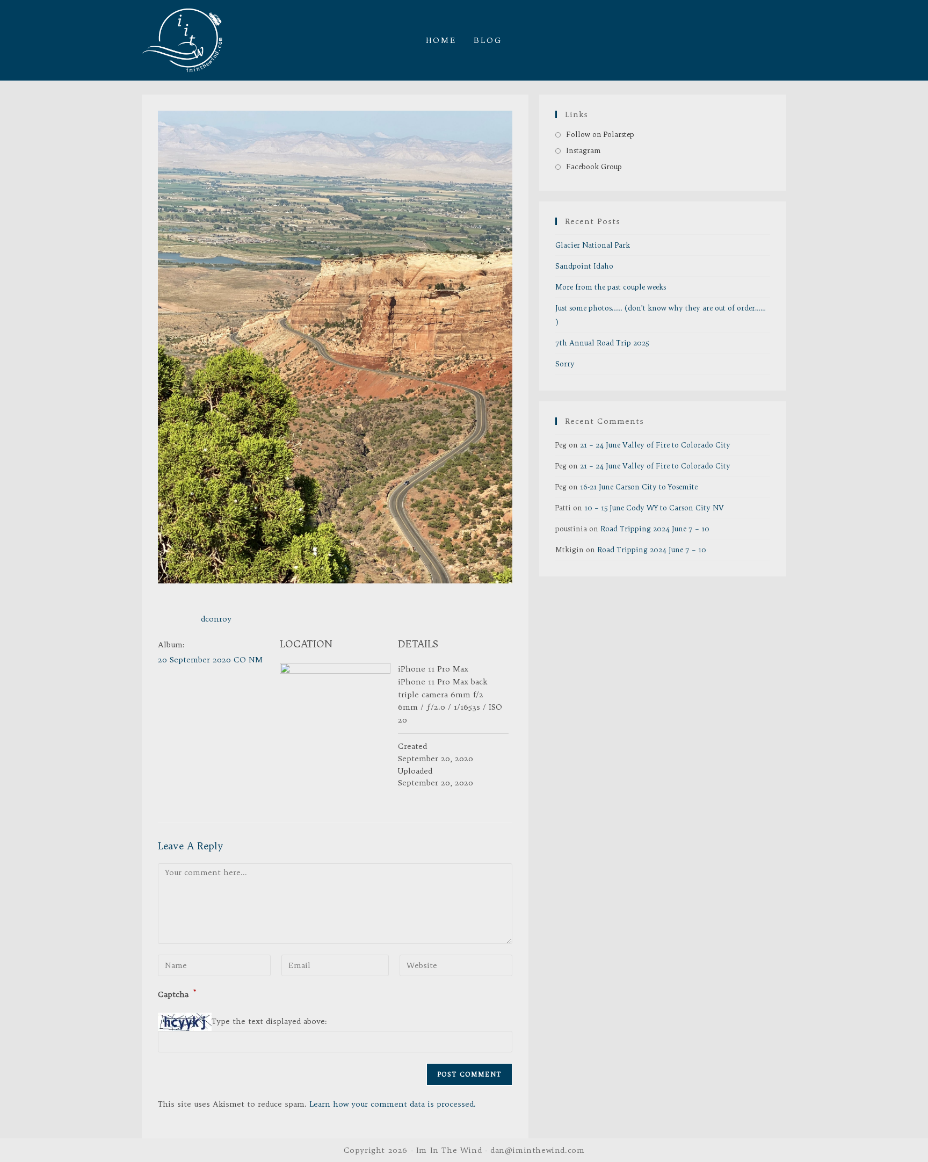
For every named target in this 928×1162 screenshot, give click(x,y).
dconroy (216, 619)
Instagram (583, 150)
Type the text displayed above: (269, 1021)
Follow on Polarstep (600, 134)
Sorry (565, 363)
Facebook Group (594, 166)
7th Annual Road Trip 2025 (602, 342)
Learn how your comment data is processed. (392, 1104)
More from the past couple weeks (610, 287)
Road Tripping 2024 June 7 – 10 (654, 528)
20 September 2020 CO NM (210, 660)
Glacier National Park (592, 245)
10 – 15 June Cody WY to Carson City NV (654, 507)
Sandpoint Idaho (584, 266)
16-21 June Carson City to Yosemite (639, 486)
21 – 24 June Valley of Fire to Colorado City (655, 445)
